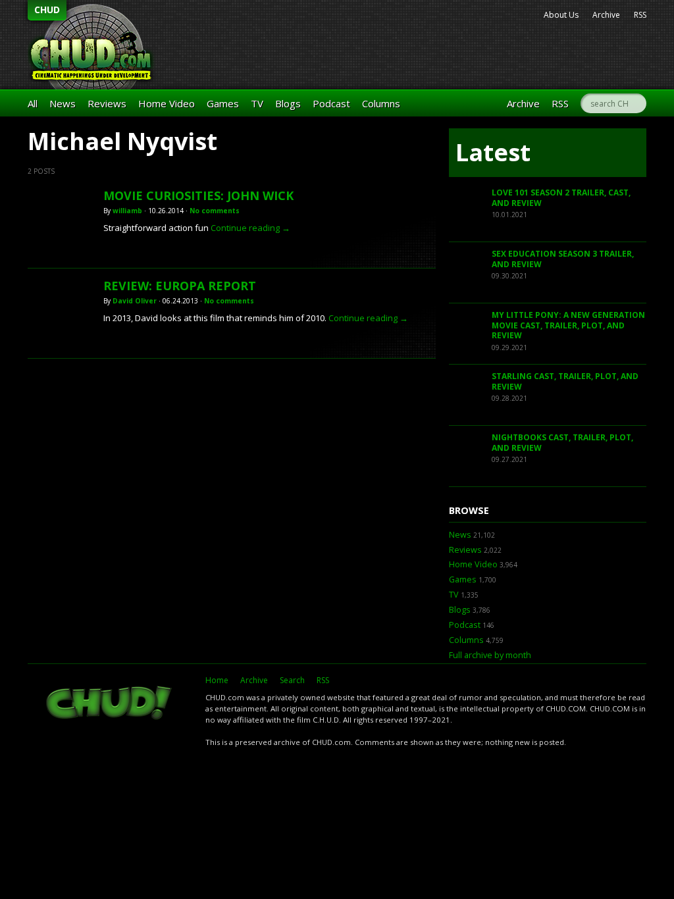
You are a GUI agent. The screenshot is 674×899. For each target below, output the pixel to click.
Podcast (331, 103)
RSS (640, 14)
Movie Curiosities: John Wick (198, 195)
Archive (606, 14)
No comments (215, 210)
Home (216, 680)
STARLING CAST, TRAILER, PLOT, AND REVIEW (565, 381)
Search (292, 680)
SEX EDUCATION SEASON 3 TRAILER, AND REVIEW (563, 259)
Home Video (166, 103)
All (33, 103)
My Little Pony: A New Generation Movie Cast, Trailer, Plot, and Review (568, 325)
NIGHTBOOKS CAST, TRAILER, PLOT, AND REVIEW (562, 442)
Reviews (107, 103)
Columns (381, 103)
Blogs (288, 103)
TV (257, 103)
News (62, 103)
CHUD (47, 9)
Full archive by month (490, 655)
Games (223, 103)
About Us (561, 14)
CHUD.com (110, 704)
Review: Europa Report (179, 286)
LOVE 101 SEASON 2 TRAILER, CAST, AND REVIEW (561, 198)
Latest (493, 152)
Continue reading (250, 228)
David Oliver (135, 300)
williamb (127, 210)
